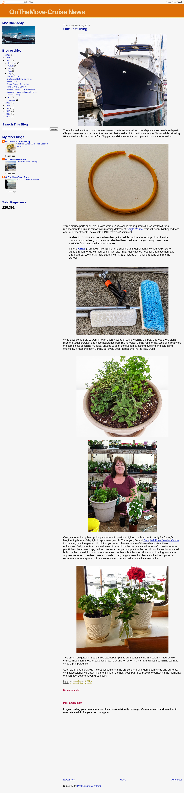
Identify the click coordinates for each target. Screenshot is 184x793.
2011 (7, 108)
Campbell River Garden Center (161, 540)
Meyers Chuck (13, 76)
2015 (8, 57)
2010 (8, 111)
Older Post (176, 779)
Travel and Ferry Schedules (27, 179)
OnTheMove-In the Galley (17, 141)
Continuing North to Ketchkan (19, 79)
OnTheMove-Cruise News (47, 12)
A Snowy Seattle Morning (26, 162)
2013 (8, 103)
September (12, 63)
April (10, 97)
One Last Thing (13, 95)
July (10, 68)
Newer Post (69, 779)
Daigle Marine (135, 229)
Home (123, 779)
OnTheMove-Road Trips (17, 177)
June (10, 71)
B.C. (82, 683)
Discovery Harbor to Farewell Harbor (22, 92)
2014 (8, 60)
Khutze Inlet (12, 81)
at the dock (74, 683)
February (12, 100)
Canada (88, 683)
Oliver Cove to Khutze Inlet (18, 84)
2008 (8, 117)
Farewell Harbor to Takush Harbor (21, 89)
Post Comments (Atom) (89, 786)
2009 (8, 114)
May (10, 74)
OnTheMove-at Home (15, 159)
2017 (8, 55)
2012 (8, 105)
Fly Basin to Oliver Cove (17, 87)
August (11, 66)
